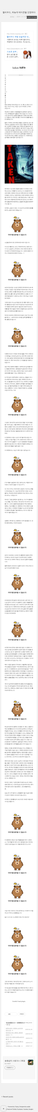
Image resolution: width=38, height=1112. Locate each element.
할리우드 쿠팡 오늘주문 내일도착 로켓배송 (18, 37)
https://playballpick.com (15, 48)
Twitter (14, 1109)
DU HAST (8, 1063)
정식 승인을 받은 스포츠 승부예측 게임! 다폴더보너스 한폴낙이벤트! (13, 55)
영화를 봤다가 (21, 1022)
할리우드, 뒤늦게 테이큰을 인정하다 (19, 12)
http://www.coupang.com (15, 34)
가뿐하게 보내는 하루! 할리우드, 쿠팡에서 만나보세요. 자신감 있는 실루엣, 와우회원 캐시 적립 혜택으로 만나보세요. (19, 41)
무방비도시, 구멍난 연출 (13, 1046)
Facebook (20, 1109)
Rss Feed (7, 1109)
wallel (28, 1106)
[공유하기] (12, 1014)
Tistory (17, 1106)
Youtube (25, 1109)
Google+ (31, 1109)
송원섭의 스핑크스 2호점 (15, 1061)
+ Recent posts (7, 1097)
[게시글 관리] (15, 1014)
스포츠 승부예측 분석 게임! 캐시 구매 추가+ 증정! (13, 52)
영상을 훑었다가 (10, 1022)
